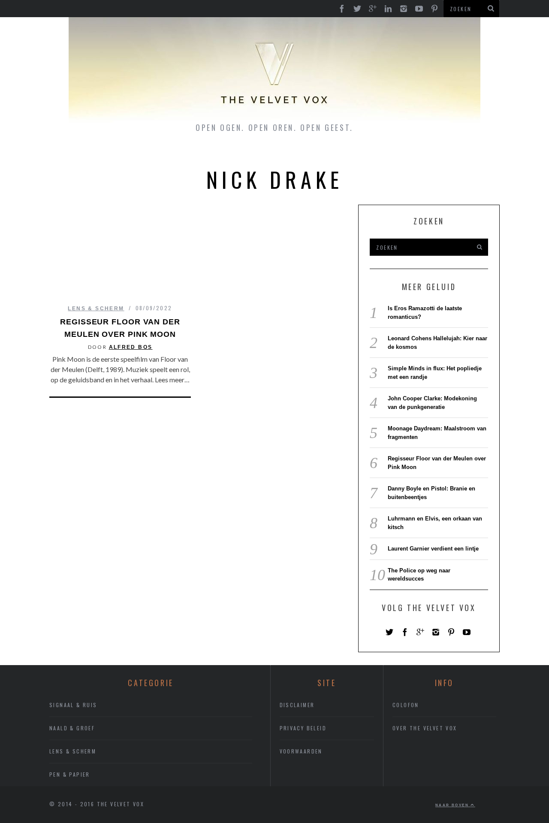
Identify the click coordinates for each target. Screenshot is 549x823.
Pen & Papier (69, 774)
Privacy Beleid (303, 728)
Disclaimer (297, 704)
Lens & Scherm (96, 309)
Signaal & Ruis (73, 704)
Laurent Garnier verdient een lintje (433, 548)
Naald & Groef (72, 728)
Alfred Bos (131, 347)
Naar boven (453, 805)
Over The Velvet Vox (424, 728)
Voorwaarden (301, 751)
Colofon (405, 704)
